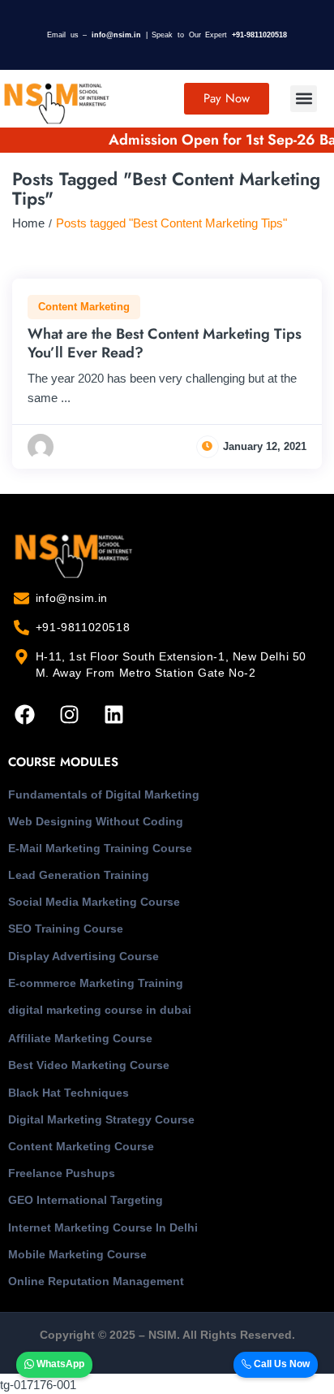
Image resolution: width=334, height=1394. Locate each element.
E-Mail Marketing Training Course (100, 848)
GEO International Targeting (85, 1199)
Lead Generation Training (78, 874)
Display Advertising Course (83, 956)
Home (28, 223)
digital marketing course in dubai (99, 1009)
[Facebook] (24, 714)
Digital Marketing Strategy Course (101, 1119)
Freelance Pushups (61, 1173)
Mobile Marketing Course (77, 1254)
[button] (303, 98)
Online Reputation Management (96, 1281)
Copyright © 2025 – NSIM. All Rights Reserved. (167, 1334)
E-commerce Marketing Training (95, 982)
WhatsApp (59, 1364)
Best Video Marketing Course (88, 1064)
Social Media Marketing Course (94, 901)
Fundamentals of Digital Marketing (103, 794)
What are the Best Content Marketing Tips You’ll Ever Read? (165, 343)
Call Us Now (280, 1364)
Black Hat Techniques (68, 1092)
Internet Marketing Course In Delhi (103, 1227)
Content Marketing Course (81, 1146)
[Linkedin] (113, 714)
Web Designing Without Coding (95, 821)
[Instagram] (69, 714)
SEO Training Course (65, 928)
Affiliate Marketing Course (80, 1038)
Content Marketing (84, 307)
